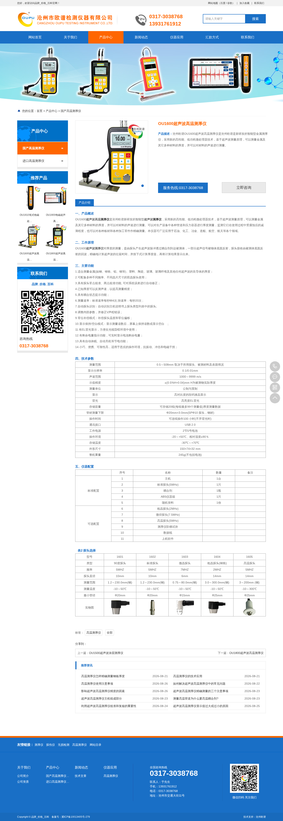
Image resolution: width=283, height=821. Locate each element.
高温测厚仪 (93, 632)
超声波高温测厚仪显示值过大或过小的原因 (200, 706)
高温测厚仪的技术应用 (187, 676)
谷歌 (229, 3)
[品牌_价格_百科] (73, 19)
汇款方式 (212, 37)
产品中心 (105, 37)
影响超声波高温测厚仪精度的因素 (103, 691)
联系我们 (259, 3)
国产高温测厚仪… (57, 775)
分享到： (81, 643)
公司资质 (23, 781)
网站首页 (35, 37)
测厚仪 (105, 219)
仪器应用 (176, 37)
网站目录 (95, 744)
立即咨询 (243, 188)
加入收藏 (244, 3)
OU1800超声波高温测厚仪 (246, 653)
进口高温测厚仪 (33, 161)
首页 (39, 111)
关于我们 (70, 37)
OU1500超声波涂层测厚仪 (106, 653)
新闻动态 (141, 37)
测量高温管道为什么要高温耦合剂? (195, 698)
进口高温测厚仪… (57, 781)
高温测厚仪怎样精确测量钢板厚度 (103, 676)
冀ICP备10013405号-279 (76, 816)
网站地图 (213, 3)
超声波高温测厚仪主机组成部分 (101, 698)
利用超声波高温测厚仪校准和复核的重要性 (108, 706)
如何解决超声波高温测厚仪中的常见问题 (199, 683)
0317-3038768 (275, 366)
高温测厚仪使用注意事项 (97, 683)
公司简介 (23, 775)
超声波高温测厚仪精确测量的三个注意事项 (200, 691)
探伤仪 (50, 744)
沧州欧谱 (261, 816)
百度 (222, 3)
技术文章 (80, 775)
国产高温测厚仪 (71, 111)
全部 (109, 632)
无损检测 (63, 744)
